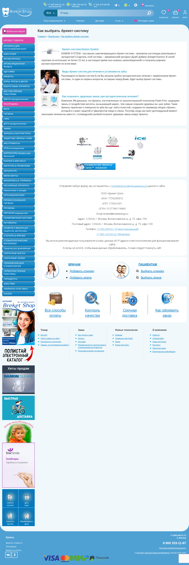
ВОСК (6, 109)
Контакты (149, 5)
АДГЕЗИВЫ (9, 71)
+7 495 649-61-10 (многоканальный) (118, 229)
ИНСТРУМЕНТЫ (12, 143)
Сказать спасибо (10, 504)
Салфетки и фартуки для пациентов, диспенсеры (16, 229)
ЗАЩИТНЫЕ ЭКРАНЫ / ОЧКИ (18, 138)
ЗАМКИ (7, 128)
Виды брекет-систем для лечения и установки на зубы (94, 71)
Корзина (175, 14)
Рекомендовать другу (26, 522)
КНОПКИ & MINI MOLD (15, 161)
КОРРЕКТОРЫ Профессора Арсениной (17, 154)
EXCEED (8, 293)
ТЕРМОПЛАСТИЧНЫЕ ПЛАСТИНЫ (14, 272)
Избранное (163, 14)
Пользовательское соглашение (91, 351)
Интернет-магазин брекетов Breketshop (153, 553)
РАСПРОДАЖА (11, 104)
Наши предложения (53, 21)
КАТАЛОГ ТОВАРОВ (13, 40)
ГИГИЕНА (8, 114)
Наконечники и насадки (15, 190)
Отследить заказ (146, 21)
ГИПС (6, 119)
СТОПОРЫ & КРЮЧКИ (14, 235)
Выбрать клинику (152, 271)
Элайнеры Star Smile (124, 338)
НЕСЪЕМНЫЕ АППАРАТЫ (16, 185)
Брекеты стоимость (14, 543)
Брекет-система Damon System (80, 49)
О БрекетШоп (158, 338)
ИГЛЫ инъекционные (14, 148)
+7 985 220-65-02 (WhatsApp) (113, 234)
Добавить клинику (82, 271)
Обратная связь (159, 348)
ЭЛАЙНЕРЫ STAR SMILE (16, 289)
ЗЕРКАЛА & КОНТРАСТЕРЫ (17, 133)
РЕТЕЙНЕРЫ (10, 223)
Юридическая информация (164, 352)
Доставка (99, 21)
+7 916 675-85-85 (101, 5)
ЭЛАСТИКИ (9, 284)
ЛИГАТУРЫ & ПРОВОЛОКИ (17, 166)
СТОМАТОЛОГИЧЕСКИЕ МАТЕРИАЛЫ (15, 242)
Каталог (44, 335)
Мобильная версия (15, 31)
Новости (156, 335)
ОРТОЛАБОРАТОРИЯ (14, 195)
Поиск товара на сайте (50, 338)
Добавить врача (81, 277)
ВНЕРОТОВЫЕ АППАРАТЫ (17, 86)
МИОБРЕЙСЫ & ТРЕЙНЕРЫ (17, 180)
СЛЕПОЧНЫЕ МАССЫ (14, 253)
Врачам (74, 264)
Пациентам (53, 36)
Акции (117, 342)
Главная (42, 36)
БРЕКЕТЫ (8, 76)
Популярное (11, 547)
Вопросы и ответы (13, 550)
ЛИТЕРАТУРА (10, 171)
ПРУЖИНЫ (9, 208)
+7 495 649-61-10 (56, 5)
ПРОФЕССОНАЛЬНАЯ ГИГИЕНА (14, 201)
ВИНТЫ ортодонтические (16, 99)
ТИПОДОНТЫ (10, 279)
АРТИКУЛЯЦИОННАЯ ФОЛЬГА (14, 65)
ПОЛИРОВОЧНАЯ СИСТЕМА (18, 218)
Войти (185, 17)
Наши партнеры (122, 345)
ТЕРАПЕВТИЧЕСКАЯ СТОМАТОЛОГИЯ (14, 264)
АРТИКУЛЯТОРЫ (12, 59)
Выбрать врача (151, 277)
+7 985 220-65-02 (78, 5)
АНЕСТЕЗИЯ (10, 54)
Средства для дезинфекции (17, 248)
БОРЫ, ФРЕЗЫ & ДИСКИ (16, 81)
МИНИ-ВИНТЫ (11, 176)
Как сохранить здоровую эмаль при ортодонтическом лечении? (100, 96)
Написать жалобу (10, 522)
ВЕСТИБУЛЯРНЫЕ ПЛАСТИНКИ (13, 92)
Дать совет (26, 504)
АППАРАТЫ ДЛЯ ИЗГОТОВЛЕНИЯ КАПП (15, 47)
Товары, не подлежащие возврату (55, 345)
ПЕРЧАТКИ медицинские (16, 213)
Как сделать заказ (85, 335)
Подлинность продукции (51, 342)
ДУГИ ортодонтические (15, 123)
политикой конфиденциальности (129, 186)
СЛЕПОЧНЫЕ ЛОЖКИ (14, 258)
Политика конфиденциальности (172, 548)
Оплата (81, 338)
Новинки (80, 21)
